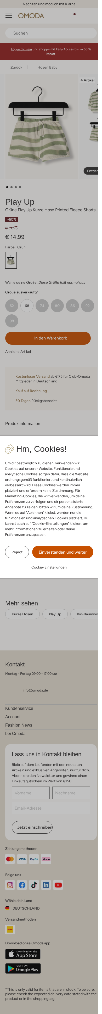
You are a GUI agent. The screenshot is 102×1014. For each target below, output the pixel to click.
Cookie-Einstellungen (49, 567)
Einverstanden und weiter (63, 552)
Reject (17, 552)
